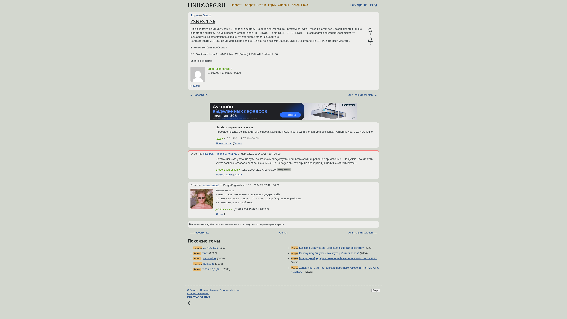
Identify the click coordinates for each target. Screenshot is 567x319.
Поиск (305, 4)
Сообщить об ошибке (198, 293)
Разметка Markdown (230, 290)
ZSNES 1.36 (202, 21)
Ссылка (195, 85)
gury (218, 138)
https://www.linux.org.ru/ (198, 297)
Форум (271, 4)
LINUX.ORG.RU (206, 5)
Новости (236, 4)
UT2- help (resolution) (361, 94)
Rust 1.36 (208, 263)
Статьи (261, 4)
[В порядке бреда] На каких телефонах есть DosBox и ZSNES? (338, 258)
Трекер (295, 4)
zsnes (205, 253)
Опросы (283, 4)
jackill (219, 209)
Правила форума (209, 290)
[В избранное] (370, 30)
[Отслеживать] (370, 40)
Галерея (249, 4)
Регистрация (358, 4)
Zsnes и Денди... (212, 269)
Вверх (376, 290)
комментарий (211, 185)
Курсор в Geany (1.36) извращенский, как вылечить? (331, 247)
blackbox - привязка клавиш (220, 153)
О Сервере (192, 290)
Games (207, 15)
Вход (373, 4)
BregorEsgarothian (218, 68)
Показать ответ (224, 143)
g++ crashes (209, 258)
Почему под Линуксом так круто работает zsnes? (329, 253)
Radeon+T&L (201, 94)
